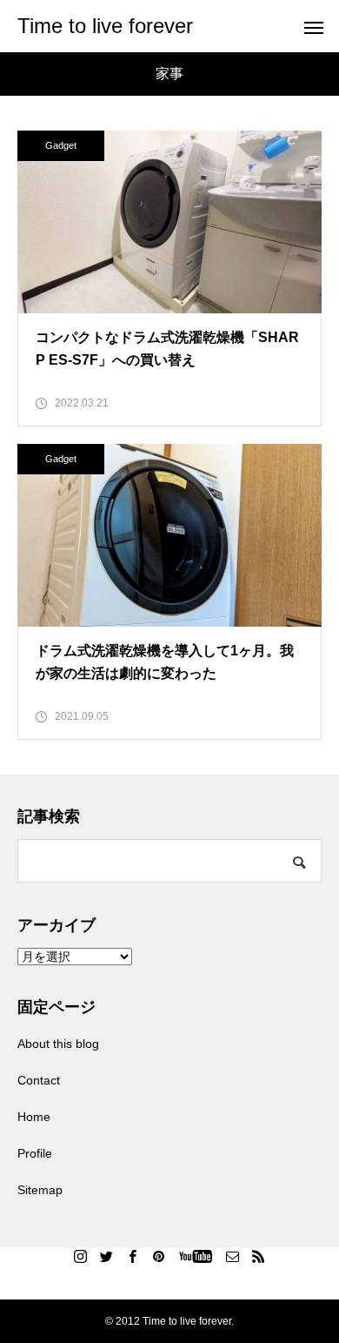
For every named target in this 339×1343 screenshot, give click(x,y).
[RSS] (259, 1256)
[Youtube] (196, 1256)
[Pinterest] (159, 1256)
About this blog (58, 1044)
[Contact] (233, 1256)
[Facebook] (133, 1256)
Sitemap (40, 1190)
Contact (38, 1080)
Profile (34, 1153)
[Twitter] (107, 1256)
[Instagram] (81, 1256)
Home (33, 1117)
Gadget (60, 145)
